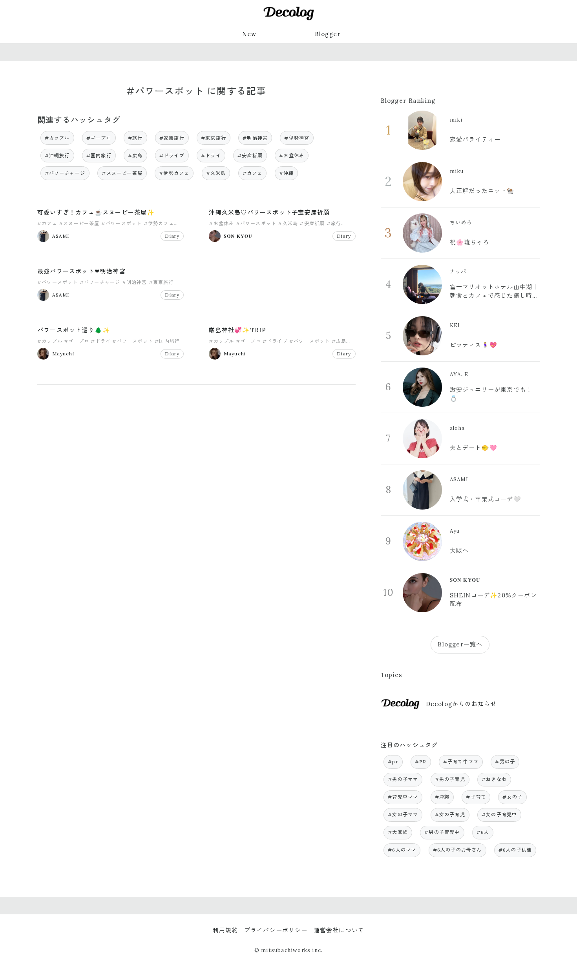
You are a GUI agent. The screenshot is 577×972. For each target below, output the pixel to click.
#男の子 (505, 761)
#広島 (135, 155)
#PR (421, 761)
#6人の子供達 (515, 850)
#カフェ (253, 173)
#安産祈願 (250, 155)
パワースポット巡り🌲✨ (73, 330)
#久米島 (216, 173)
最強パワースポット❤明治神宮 (81, 271)
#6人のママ (402, 850)
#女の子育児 (450, 814)
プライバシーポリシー (276, 930)
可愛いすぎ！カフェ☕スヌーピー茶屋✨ (96, 212)
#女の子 (512, 797)
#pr (393, 761)
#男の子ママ (403, 779)
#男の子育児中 (442, 832)
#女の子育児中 (499, 814)
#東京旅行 (213, 138)
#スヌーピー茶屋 (122, 173)
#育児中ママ (403, 797)
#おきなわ (494, 779)
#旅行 (135, 138)
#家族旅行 (171, 138)
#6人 (483, 832)
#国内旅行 (98, 155)
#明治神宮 (255, 138)
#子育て (476, 797)
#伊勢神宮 (296, 138)
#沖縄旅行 (57, 155)
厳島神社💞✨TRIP (237, 330)
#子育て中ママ (460, 761)
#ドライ (211, 155)
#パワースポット (121, 223)
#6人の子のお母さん (457, 850)
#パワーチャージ (65, 173)
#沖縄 (286, 173)
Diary (172, 236)
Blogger (328, 34)
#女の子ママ (403, 814)
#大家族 (398, 832)
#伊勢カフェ (174, 173)
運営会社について (339, 930)
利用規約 (225, 930)
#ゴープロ (98, 138)
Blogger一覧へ (460, 644)
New (249, 34)
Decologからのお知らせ (461, 704)
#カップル (57, 138)
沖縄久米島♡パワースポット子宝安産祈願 (269, 212)
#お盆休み (291, 155)
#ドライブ (171, 155)
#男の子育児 (450, 779)
